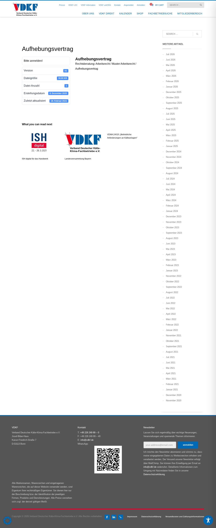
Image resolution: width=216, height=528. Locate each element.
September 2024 (174, 168)
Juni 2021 (170, 362)
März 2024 (171, 200)
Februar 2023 (172, 265)
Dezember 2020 (173, 395)
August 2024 (172, 173)
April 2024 (171, 195)
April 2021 (171, 373)
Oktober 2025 (172, 97)
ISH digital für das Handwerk (35, 159)
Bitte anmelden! (33, 60)
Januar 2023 (172, 270)
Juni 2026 (170, 59)
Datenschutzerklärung (154, 474)
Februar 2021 (172, 384)
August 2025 (172, 108)
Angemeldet (128, 5)
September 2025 (174, 103)
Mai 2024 (170, 189)
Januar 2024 (172, 211)
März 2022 (171, 319)
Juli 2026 (170, 54)
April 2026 (171, 70)
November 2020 (173, 400)
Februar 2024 (172, 205)
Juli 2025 (170, 114)
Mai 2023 (170, 249)
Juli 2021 (170, 357)
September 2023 (174, 233)
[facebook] (107, 517)
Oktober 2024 (172, 162)
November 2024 (173, 157)
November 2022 (173, 276)
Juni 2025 (170, 119)
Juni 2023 (170, 243)
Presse (62, 5)
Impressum (132, 517)
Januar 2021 (172, 389)
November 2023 (173, 222)
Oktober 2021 (172, 341)
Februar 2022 (172, 324)
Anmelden (141, 5)
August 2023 (172, 238)
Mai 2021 (170, 368)
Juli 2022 (170, 297)
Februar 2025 (172, 141)
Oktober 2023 (172, 227)
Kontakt (117, 5)
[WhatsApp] (120, 517)
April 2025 (171, 130)
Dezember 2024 (173, 151)
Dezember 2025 (173, 92)
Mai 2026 (170, 65)
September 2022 (174, 287)
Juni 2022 (170, 303)
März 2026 (171, 76)
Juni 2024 (170, 184)
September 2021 (174, 346)
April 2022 (171, 314)
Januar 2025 (172, 146)
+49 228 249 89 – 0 (89, 432)
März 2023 (171, 260)
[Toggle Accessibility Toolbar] (208, 520)
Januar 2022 (172, 330)
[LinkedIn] (113, 517)
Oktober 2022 (172, 281)
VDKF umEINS (105, 5)
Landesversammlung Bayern (78, 159)
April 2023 (171, 254)
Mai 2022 (170, 308)
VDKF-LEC (72, 5)
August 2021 (172, 352)
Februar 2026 (172, 81)
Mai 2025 (170, 124)
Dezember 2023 (173, 216)
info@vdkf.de (86, 440)
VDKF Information (88, 5)
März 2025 (171, 135)
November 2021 (173, 335)
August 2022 (172, 292)
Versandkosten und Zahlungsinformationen (184, 517)
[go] (200, 5)
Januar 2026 (172, 86)
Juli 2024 (170, 178)
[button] (7, 520)
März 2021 (171, 379)
